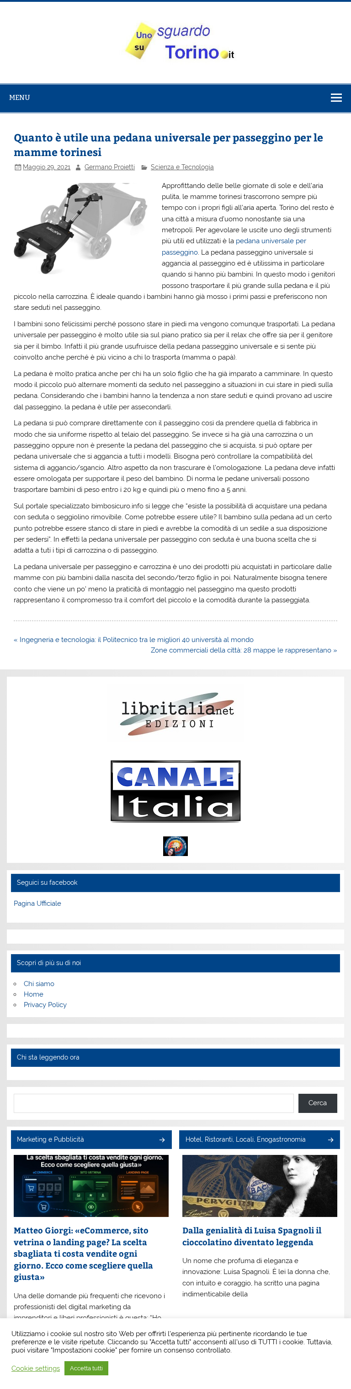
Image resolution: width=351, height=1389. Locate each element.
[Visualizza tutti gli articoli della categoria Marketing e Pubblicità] (161, 1140)
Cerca (317, 1103)
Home (33, 994)
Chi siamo (39, 984)
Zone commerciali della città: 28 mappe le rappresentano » (244, 650)
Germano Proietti (110, 167)
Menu (19, 97)
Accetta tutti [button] (86, 1368)
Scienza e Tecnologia (182, 167)
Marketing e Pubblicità (50, 1139)
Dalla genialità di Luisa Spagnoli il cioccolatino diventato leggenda (251, 1236)
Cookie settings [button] (35, 1368)
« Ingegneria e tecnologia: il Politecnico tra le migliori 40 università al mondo (134, 640)
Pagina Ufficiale (37, 903)
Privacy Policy (45, 1005)
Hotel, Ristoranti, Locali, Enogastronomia (246, 1139)
